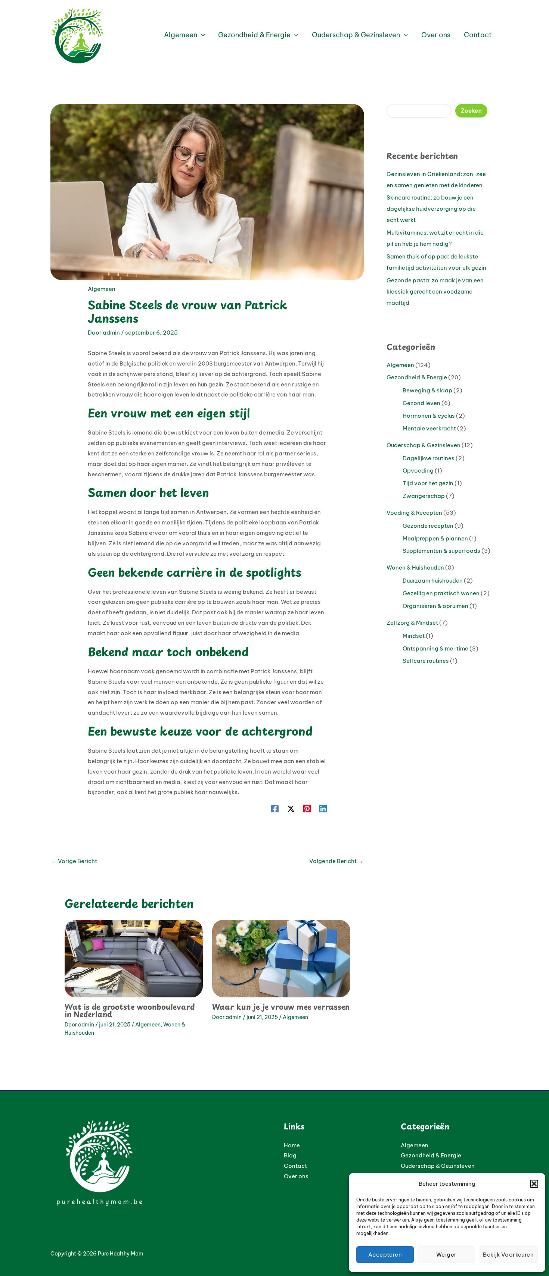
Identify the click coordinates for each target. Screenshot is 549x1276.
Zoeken (471, 110)
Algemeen (101, 288)
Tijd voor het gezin (428, 483)
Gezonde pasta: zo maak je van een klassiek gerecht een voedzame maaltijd (435, 291)
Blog (290, 1155)
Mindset (414, 635)
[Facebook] (275, 808)
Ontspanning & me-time (435, 648)
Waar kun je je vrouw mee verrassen (281, 1006)
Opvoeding (418, 470)
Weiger (446, 1254)
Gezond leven (421, 403)
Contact (295, 1165)
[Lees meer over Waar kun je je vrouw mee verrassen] (281, 958)
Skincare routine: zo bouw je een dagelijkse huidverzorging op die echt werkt (431, 208)
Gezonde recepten (428, 525)
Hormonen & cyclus (429, 415)
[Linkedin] (323, 808)
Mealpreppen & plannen (435, 538)
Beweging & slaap (427, 390)
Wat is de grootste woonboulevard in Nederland (130, 1010)
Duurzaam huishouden (433, 580)
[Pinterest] (307, 808)
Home (292, 1145)
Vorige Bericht (74, 861)
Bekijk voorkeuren (508, 1254)
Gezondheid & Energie (417, 377)
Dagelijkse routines (429, 458)
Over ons (296, 1176)
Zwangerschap (424, 495)
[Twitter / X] (291, 808)
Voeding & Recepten (414, 512)
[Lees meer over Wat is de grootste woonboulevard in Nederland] (134, 958)
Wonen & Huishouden (415, 567)
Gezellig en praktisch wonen (441, 593)
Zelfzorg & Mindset (412, 622)
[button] (534, 1184)
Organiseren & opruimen (435, 605)
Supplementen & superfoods (441, 550)
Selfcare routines (426, 660)
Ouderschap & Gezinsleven (423, 445)
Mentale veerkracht (429, 428)
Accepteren (385, 1254)
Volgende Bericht (336, 861)
